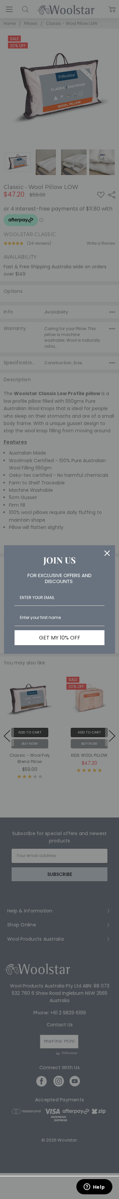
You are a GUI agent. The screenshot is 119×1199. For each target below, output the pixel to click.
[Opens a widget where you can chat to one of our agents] (94, 1187)
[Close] (107, 553)
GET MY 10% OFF (59, 638)
